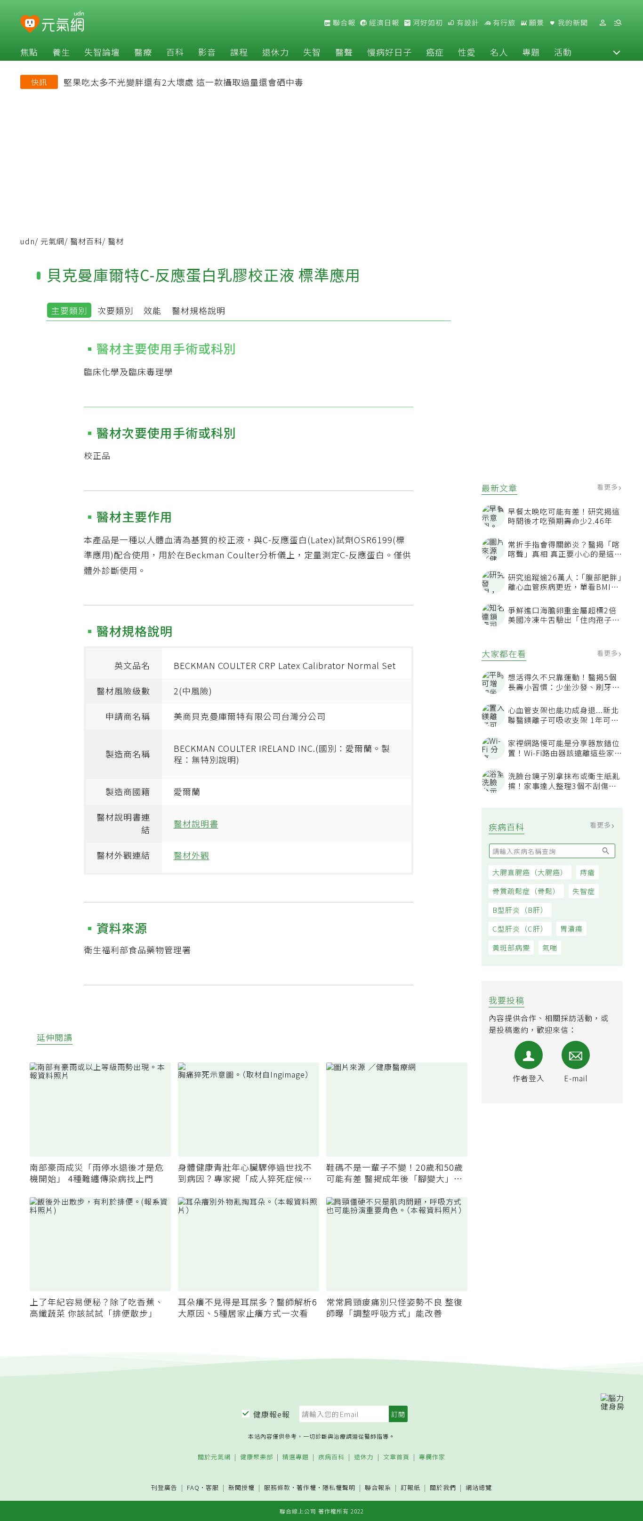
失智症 (583, 891)
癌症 (435, 52)
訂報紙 (410, 1487)
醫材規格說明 (198, 310)
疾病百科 (331, 1457)
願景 (535, 22)
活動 (563, 52)
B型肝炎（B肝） (520, 910)
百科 (175, 52)
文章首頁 (396, 1457)
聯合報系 (378, 1487)
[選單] (617, 23)
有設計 (467, 22)
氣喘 (549, 947)
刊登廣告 (164, 1487)
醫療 (143, 52)
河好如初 (427, 22)
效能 (152, 310)
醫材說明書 (196, 823)
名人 (499, 52)
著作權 (306, 1487)
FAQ (193, 1487)
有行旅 (503, 22)
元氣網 (52, 241)
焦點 (29, 52)
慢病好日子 (389, 52)
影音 (207, 52)
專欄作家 (432, 1457)
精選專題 (295, 1457)
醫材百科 (86, 241)
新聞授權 (241, 1487)
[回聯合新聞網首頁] (30, 24)
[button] (616, 52)
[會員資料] (602, 23)
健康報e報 (271, 1414)
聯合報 (343, 22)
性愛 (467, 52)
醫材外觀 (191, 855)
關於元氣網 (214, 1457)
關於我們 (443, 1487)
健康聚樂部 (256, 1457)
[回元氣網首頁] (63, 22)
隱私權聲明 (338, 1487)
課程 (239, 52)
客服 (212, 1487)
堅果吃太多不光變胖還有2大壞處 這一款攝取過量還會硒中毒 (184, 82)
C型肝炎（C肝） (520, 929)
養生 (61, 52)
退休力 (275, 52)
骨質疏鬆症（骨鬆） (526, 891)
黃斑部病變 (511, 947)
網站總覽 (479, 1487)
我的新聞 (572, 22)
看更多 (608, 487)
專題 (531, 52)
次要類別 (115, 310)
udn (27, 241)
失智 (312, 52)
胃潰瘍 (571, 929)
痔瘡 (587, 872)
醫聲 (344, 52)
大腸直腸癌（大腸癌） (530, 872)
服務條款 (277, 1487)
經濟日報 (383, 22)
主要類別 (69, 310)
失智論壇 (102, 52)
